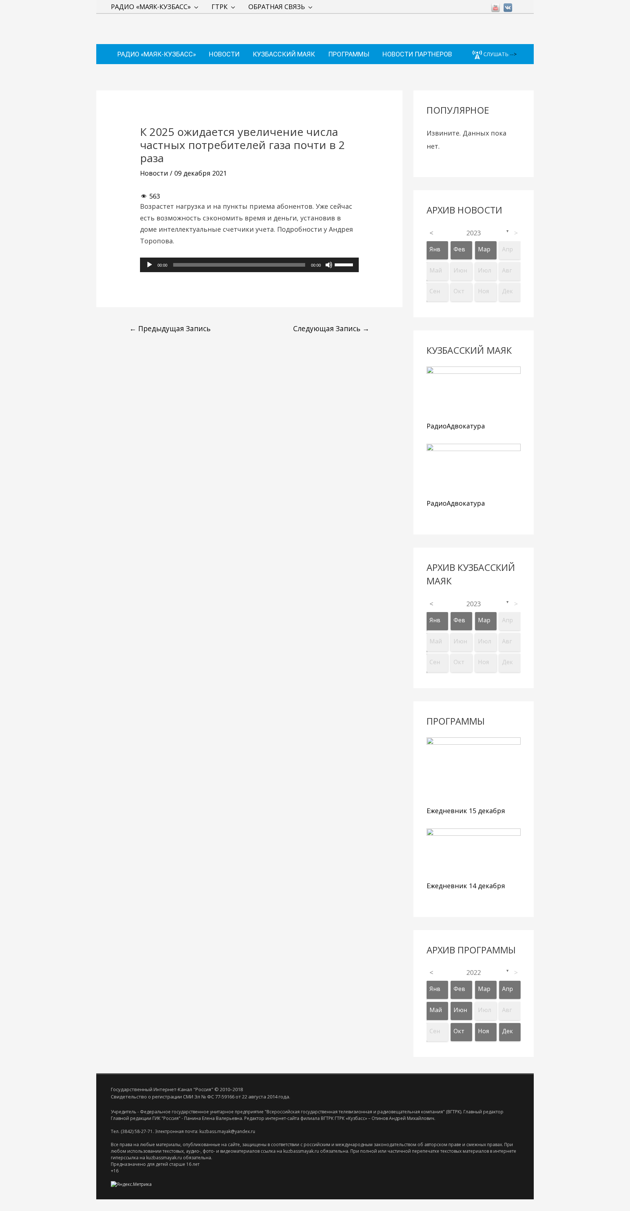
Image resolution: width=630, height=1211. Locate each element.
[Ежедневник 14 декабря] (474, 853)
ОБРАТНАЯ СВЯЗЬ (276, 6)
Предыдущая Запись (170, 328)
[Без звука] (328, 265)
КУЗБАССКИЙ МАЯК (284, 54)
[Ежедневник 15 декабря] (474, 769)
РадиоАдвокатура (456, 426)
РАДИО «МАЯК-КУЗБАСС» (151, 6)
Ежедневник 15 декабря (466, 810)
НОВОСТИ (224, 54)
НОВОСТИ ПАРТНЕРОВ (417, 54)
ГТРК (219, 6)
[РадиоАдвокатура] (474, 392)
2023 (473, 232)
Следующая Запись (331, 328)
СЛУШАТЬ (495, 54)
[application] (249, 265)
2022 (473, 972)
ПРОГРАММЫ (348, 54)
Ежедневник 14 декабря (466, 885)
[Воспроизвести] (149, 265)
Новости (154, 173)
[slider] (345, 264)
